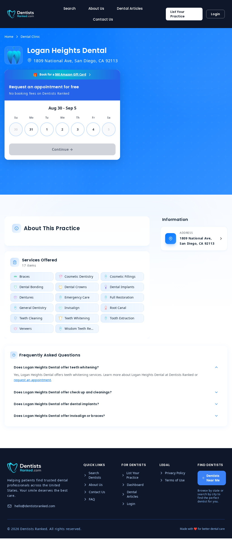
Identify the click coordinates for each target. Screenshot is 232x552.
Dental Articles (130, 8)
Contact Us (103, 19)
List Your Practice (177, 14)
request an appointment (32, 380)
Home (9, 36)
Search (69, 8)
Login (215, 14)
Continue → (62, 149)
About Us (96, 8)
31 (31, 129)
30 (16, 129)
